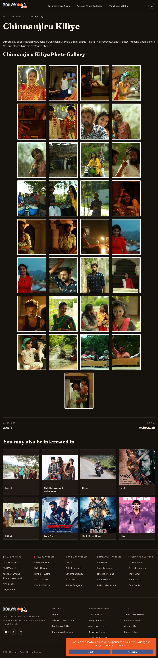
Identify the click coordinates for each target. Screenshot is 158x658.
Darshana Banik (42, 562)
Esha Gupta (134, 585)
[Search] (151, 6)
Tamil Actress (95, 614)
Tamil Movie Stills (118, 5)
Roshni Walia (135, 579)
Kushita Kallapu (42, 585)
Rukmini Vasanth (74, 567)
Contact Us (130, 626)
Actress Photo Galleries (89, 5)
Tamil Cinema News (134, 614)
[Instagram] (20, 632)
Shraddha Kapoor (137, 567)
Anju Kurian (102, 562)
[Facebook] (6, 632)
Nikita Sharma (135, 562)
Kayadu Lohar (72, 562)
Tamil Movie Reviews (62, 632)
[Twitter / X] (13, 632)
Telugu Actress (96, 620)
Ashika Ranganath (75, 585)
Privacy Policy (131, 632)
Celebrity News (132, 620)
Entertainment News (59, 5)
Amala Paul (8, 583)
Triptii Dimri (134, 573)
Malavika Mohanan (106, 585)
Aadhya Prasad (104, 579)
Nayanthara (9, 589)
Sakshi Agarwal (104, 567)
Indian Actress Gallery (63, 620)
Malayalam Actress (97, 632)
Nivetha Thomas (105, 573)
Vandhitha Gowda (74, 573)
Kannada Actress (96, 626)
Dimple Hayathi (10, 562)
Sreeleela (70, 579)
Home (5, 16)
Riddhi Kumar (41, 567)
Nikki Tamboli (9, 567)
